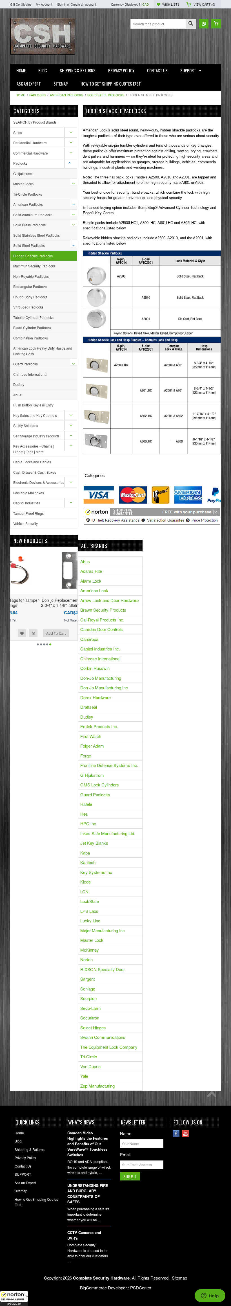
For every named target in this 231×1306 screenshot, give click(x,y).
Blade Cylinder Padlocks (32, 327)
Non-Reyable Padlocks (31, 276)
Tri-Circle (88, 1056)
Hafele (86, 804)
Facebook (176, 1133)
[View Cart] (216, 23)
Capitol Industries (26, 502)
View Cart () (204, 4)
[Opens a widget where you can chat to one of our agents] (209, 1296)
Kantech (87, 862)
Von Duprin (90, 1066)
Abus (17, 394)
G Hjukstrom (22, 173)
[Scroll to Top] (213, 1095)
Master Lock (91, 940)
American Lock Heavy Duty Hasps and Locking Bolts (42, 351)
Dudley (18, 384)
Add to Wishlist (59, 633)
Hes (84, 814)
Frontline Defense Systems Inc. (109, 765)
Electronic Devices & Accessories (38, 482)
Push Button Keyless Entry (33, 404)
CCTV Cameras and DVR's (84, 1235)
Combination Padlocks (30, 338)
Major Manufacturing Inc (102, 930)
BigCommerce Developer (103, 1288)
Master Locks (23, 183)
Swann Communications (102, 1037)
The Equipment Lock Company (108, 1047)
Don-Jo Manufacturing (100, 678)
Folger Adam (92, 746)
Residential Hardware (30, 142)
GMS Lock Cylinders (99, 785)
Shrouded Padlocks (28, 307)
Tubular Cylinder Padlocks (33, 317)
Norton (86, 959)
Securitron (89, 1018)
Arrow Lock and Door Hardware (109, 600)
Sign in (61, 4)
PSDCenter (140, 1288)
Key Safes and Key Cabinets (35, 415)
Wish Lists (170, 4)
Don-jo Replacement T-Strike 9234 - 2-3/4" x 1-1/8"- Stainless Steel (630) (44, 602)
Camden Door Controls (101, 629)
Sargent (87, 979)
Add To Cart (26, 633)
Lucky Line (90, 920)
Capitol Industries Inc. (100, 649)
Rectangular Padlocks (30, 286)
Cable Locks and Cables (32, 461)
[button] (14, 1298)
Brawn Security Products (103, 610)
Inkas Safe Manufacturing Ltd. (107, 833)
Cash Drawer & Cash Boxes (34, 472)
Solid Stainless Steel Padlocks (36, 235)
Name (125, 1133)
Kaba (85, 853)
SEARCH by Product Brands (35, 122)
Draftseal (88, 707)
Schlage (87, 989)
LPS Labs (89, 911)
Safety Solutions (25, 425)
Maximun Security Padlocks (34, 265)
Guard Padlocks (25, 363)
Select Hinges (93, 1027)
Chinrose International (30, 374)
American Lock (94, 590)
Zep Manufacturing (97, 1086)
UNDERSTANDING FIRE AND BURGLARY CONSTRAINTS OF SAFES (87, 1194)
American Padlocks (66, 95)
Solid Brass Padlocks (29, 224)
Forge (85, 756)
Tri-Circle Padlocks (27, 194)
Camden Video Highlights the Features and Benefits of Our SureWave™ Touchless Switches (87, 1143)
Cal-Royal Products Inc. (102, 620)
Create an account (83, 4)
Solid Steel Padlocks (105, 95)
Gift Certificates (21, 4)
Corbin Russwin (95, 668)
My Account (44, 4)
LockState (89, 901)
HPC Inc (88, 823)
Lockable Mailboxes (28, 492)
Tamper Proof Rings (28, 513)
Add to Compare (70, 633)
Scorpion (88, 998)
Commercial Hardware (30, 153)
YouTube (185, 1133)
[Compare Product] (203, 23)
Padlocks (37, 95)
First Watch (90, 736)
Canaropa (89, 639)
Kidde (85, 882)
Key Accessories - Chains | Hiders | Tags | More (33, 449)
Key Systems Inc (96, 872)
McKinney (89, 950)
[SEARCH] (191, 24)
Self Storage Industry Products (36, 435)
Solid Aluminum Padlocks (32, 214)
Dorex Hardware (95, 697)
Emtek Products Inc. (99, 726)
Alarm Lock (90, 581)
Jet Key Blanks (94, 843)
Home (20, 95)
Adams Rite (91, 571)
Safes (17, 132)
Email (125, 1154)
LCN (84, 891)
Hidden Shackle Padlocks (33, 255)
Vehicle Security (25, 523)
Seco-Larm (90, 1008)
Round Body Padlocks (30, 296)
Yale (84, 1076)
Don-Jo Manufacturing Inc (104, 687)
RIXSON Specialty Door (102, 969)
